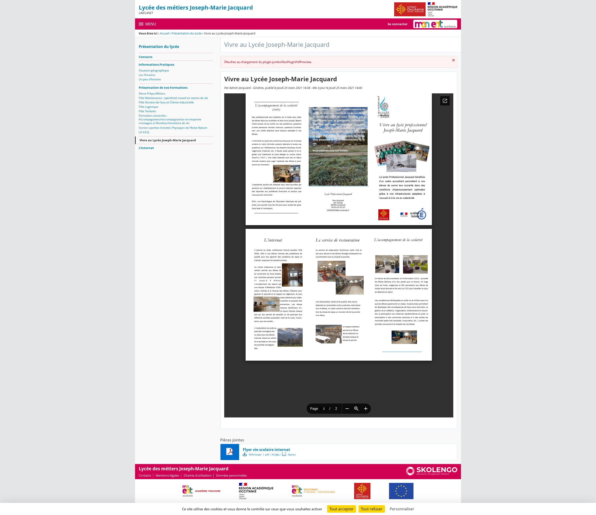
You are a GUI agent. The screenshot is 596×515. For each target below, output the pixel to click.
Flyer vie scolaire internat (266, 449)
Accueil (164, 33)
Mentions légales (167, 475)
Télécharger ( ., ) (264, 454)
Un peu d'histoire (150, 79)
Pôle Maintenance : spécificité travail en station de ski (173, 98)
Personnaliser (402, 509)
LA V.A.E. (144, 132)
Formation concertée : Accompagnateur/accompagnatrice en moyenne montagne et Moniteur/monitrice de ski (170, 119)
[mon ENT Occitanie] (435, 24)
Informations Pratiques (156, 64)
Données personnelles (231, 475)
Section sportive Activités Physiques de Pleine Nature (173, 128)
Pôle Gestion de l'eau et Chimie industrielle (166, 102)
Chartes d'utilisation (197, 475)
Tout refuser (372, 509)
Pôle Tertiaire (147, 111)
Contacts (145, 57)
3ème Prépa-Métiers (152, 93)
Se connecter (398, 24)
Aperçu (289, 454)
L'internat (146, 148)
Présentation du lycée (187, 33)
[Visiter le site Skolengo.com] (431, 474)
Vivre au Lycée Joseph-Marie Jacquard (167, 140)
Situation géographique (154, 70)
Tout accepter (341, 509)
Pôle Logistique (148, 107)
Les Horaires (147, 75)
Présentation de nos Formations (163, 87)
